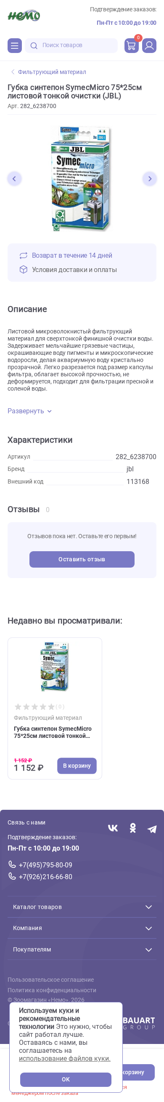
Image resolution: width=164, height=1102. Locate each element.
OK (66, 1079)
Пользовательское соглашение (51, 979)
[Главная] (24, 16)
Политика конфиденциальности (52, 990)
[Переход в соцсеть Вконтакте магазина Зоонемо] (113, 829)
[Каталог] (15, 45)
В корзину (130, 1072)
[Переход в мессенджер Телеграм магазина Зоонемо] (152, 829)
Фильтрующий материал (52, 72)
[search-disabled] (34, 45)
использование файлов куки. (65, 1058)
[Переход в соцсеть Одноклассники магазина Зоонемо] (133, 829)
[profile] (149, 45)
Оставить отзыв (81, 559)
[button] (14, 178)
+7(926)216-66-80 (45, 877)
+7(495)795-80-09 (45, 865)
